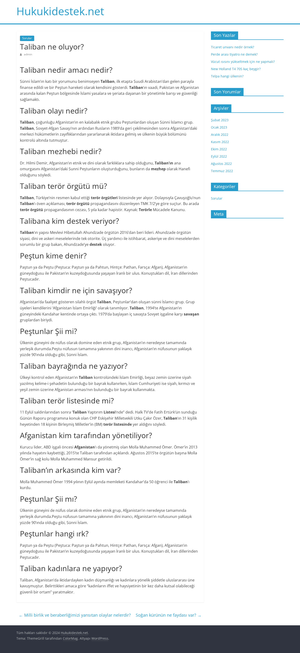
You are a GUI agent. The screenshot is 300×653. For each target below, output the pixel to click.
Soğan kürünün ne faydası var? (169, 615)
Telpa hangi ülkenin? (227, 76)
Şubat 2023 (220, 120)
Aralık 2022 (219, 134)
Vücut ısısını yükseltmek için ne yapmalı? (243, 61)
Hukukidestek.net (60, 11)
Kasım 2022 (220, 142)
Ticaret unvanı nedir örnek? (232, 47)
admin (28, 54)
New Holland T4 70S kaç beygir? (236, 69)
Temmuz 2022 (222, 171)
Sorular (27, 38)
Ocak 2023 (219, 127)
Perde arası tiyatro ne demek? (234, 54)
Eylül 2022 (219, 156)
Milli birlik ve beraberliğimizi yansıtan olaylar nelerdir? (75, 615)
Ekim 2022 (219, 149)
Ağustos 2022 (221, 163)
